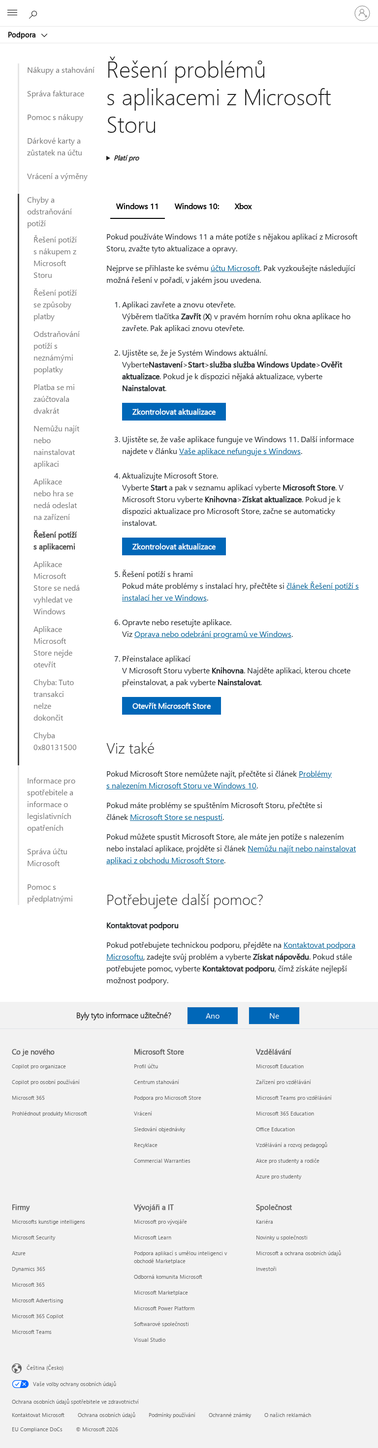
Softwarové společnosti (161, 1323)
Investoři (266, 1268)
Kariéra (264, 1221)
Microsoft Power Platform (164, 1308)
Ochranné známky (230, 1414)
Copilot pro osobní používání (46, 1082)
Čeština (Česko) (45, 1367)
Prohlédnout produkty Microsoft (49, 1113)
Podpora (23, 34)
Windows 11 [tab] (137, 206)
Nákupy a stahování (60, 69)
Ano (213, 1015)
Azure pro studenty (278, 1176)
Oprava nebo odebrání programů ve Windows (212, 634)
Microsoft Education (280, 1066)
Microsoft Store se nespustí (176, 817)
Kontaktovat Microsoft (38, 1414)
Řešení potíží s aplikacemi (55, 540)
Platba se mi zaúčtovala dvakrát (54, 399)
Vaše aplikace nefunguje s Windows (240, 451)
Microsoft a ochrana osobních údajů (298, 1253)
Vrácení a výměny (57, 176)
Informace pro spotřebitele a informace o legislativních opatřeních (51, 804)
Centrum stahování (156, 1082)
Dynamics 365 (28, 1268)
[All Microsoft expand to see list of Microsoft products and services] (12, 13)
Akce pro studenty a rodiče (287, 1160)
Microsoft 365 (28, 1097)
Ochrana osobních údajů (106, 1414)
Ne (274, 1015)
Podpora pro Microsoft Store (167, 1097)
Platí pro (126, 157)
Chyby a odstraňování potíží (49, 211)
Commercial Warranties (162, 1160)
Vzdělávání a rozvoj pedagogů (291, 1144)
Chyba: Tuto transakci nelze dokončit (53, 700)
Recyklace (146, 1144)
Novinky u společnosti (282, 1237)
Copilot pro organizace (39, 1066)
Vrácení (143, 1113)
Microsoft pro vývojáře (160, 1221)
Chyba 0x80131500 (55, 741)
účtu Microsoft (235, 268)
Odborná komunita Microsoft (168, 1276)
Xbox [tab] (243, 206)
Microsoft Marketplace (161, 1292)
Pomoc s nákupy (55, 117)
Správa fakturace (55, 93)
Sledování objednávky (159, 1129)
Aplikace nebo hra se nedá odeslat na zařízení (55, 499)
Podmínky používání (172, 1414)
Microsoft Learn (152, 1237)
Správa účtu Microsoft (47, 857)
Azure (19, 1253)
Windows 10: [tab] (197, 206)
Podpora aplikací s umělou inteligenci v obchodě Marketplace (180, 1257)
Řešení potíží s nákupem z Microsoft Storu (55, 257)
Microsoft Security (33, 1237)
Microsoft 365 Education (285, 1113)
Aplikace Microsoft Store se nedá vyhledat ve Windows (56, 587)
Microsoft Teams (32, 1331)
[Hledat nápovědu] (34, 13)
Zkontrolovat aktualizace (174, 411)
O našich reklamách (287, 1414)
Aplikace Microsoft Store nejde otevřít (52, 646)
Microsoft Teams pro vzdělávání (294, 1097)
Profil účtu (146, 1066)
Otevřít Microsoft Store (171, 705)
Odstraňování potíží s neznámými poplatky (56, 351)
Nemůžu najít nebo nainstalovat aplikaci (56, 446)
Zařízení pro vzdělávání (283, 1082)
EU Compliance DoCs (37, 1429)
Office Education (275, 1129)
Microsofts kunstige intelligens (48, 1221)
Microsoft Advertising (37, 1300)
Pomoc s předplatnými (50, 892)
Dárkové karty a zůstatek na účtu (54, 146)
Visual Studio (149, 1339)
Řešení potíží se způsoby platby (55, 304)
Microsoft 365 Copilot (37, 1316)
